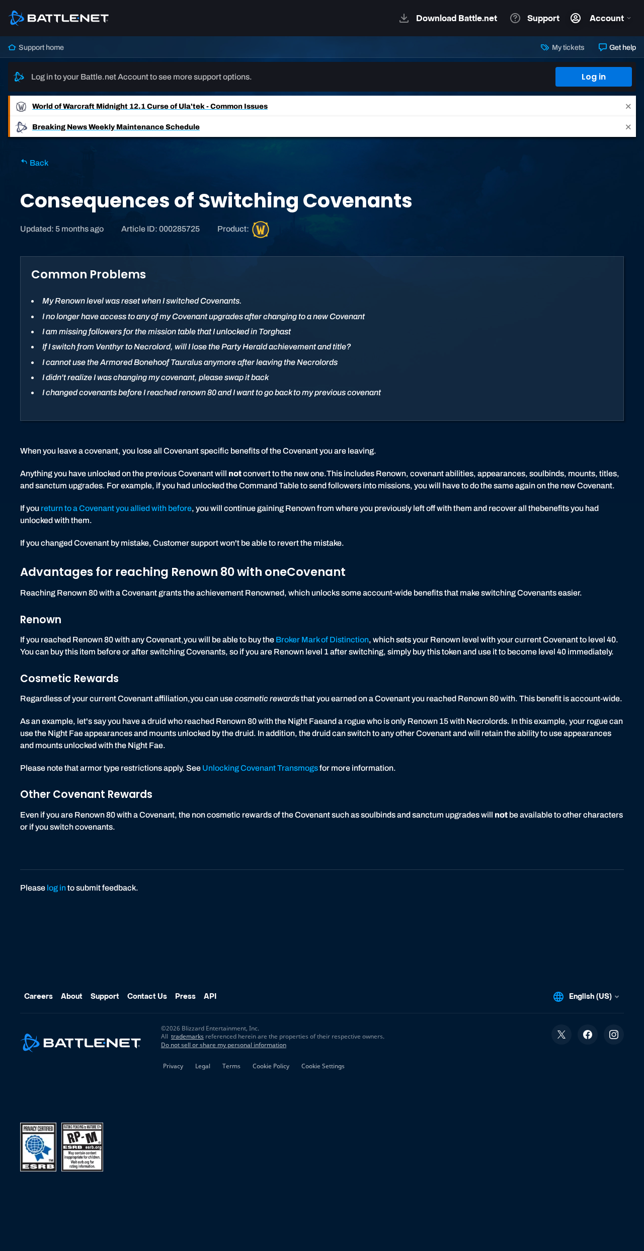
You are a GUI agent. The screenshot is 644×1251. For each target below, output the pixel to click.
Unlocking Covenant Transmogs (260, 768)
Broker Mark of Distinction (322, 639)
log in (56, 888)
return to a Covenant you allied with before (116, 508)
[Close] (628, 106)
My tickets (567, 47)
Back (38, 163)
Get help (622, 47)
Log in (594, 77)
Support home (40, 47)
